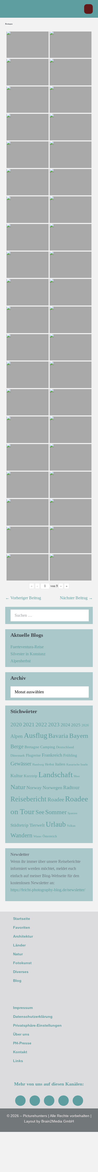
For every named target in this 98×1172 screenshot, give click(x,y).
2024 (65, 724)
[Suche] (82, 615)
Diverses (20, 972)
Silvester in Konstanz (27, 654)
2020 (16, 724)
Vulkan (71, 825)
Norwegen (52, 787)
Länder (19, 945)
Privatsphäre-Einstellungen (37, 1025)
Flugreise (33, 755)
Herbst (49, 764)
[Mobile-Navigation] (88, 9)
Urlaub (56, 824)
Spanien (72, 813)
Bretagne (32, 747)
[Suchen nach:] (49, 615)
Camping (47, 747)
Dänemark (17, 755)
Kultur (16, 775)
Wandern (21, 835)
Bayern (78, 735)
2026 (85, 725)
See (40, 812)
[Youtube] (49, 1100)
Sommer (56, 811)
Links (18, 1061)
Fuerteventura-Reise (27, 647)
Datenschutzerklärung (33, 1016)
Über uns (21, 1034)
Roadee (56, 799)
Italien (60, 764)
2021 (28, 724)
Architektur (23, 936)
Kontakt (20, 1052)
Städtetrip (19, 825)
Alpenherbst (20, 661)
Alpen (16, 736)
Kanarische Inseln (77, 764)
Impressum (23, 1008)
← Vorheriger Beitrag (23, 598)
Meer (77, 776)
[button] (77, 9)
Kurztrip (30, 776)
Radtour (71, 787)
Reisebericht (28, 799)
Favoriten (21, 927)
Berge (17, 746)
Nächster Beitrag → (76, 598)
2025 (75, 724)
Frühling (70, 755)
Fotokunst (22, 963)
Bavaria (58, 735)
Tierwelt (37, 825)
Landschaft (55, 774)
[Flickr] (63, 1100)
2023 (54, 724)
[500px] (78, 1100)
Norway (34, 787)
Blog (17, 980)
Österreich (50, 836)
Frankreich (52, 755)
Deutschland (65, 747)
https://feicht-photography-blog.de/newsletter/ (47, 890)
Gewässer (20, 763)
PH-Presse (22, 1043)
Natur (17, 786)
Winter (37, 836)
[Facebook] (20, 1100)
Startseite (21, 919)
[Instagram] (35, 1100)
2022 (41, 724)
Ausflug (35, 735)
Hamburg (38, 764)
